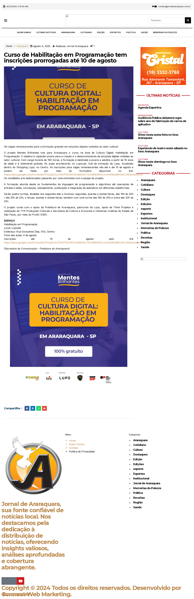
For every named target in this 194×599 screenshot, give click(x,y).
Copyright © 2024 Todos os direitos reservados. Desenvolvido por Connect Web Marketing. (91, 591)
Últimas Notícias (46, 32)
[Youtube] (153, 6)
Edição (101, 32)
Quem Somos (24, 32)
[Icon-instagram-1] (149, 6)
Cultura (143, 132)
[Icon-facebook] (145, 6)
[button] (5, 20)
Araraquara (68, 32)
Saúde (144, 32)
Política (131, 32)
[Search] (188, 20)
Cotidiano (86, 32)
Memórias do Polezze (165, 32)
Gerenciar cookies (16, 594)
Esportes (115, 32)
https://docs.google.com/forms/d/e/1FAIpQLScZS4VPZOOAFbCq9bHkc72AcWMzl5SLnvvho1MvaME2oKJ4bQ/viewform (73, 174)
